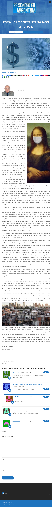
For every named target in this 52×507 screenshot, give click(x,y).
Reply (46, 372)
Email (4, 465)
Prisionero (11, 72)
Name (4, 459)
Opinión (20, 31)
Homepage (13, 31)
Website (4, 470)
